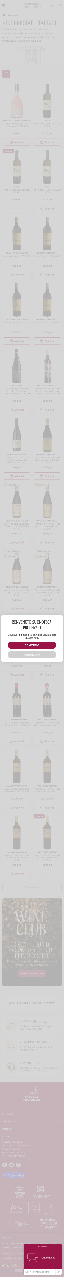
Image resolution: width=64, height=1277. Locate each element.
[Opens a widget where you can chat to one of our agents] (43, 1259)
